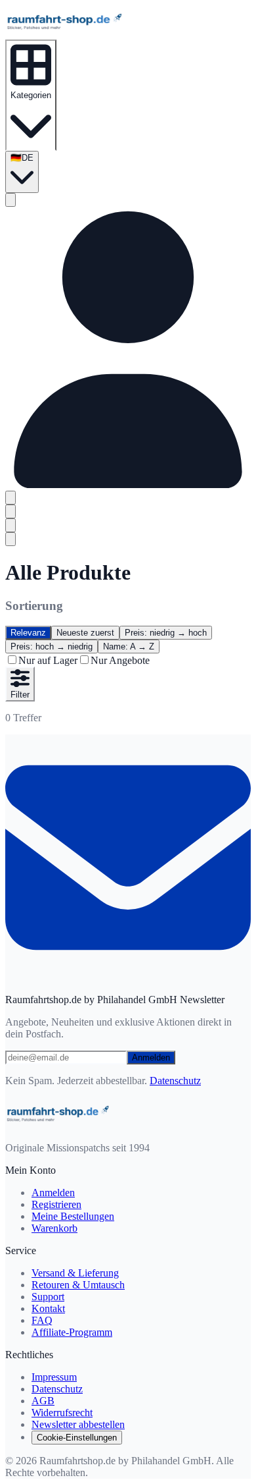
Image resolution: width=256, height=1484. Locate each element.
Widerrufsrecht (62, 1412)
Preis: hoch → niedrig (52, 646)
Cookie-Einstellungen (77, 1438)
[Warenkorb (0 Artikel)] (10, 498)
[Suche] (10, 200)
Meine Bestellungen (73, 1216)
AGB (43, 1400)
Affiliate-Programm (72, 1332)
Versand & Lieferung (75, 1272)
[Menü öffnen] (10, 539)
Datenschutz (175, 1080)
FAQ (42, 1320)
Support (48, 1296)
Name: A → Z (128, 646)
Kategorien (31, 95)
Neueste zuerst (85, 633)
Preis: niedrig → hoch (166, 633)
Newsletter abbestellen (78, 1424)
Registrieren (56, 1204)
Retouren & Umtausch (78, 1284)
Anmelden (151, 1057)
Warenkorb (54, 1228)
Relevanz (28, 633)
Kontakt (48, 1308)
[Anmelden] (128, 484)
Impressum (54, 1377)
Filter (20, 695)
